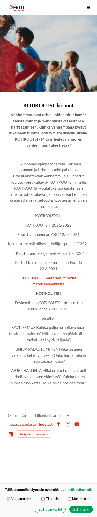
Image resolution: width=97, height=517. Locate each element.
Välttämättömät (22, 499)
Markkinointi (81, 499)
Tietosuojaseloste (22, 424)
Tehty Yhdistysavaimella (34, 434)
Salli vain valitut (50, 509)
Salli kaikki (81, 509)
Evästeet (46, 424)
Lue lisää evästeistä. (76, 490)
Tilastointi (53, 499)
